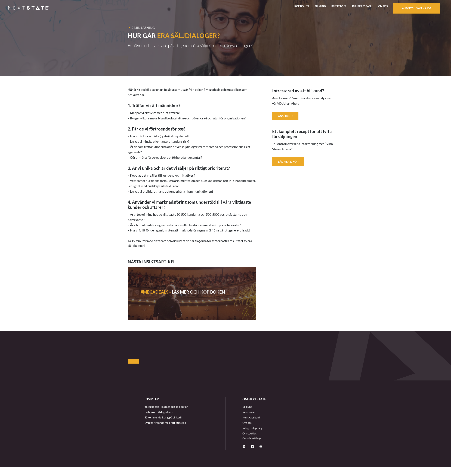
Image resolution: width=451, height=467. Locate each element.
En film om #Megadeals (158, 412)
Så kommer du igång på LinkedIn (163, 417)
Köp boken (301, 6)
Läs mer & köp (288, 161)
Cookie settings (251, 438)
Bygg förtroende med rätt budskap (165, 422)
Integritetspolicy (252, 428)
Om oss (383, 6)
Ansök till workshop (416, 8)
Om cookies (249, 433)
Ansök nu (285, 115)
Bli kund (320, 6)
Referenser (339, 6)
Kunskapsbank (362, 6)
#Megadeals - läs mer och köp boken (166, 406)
